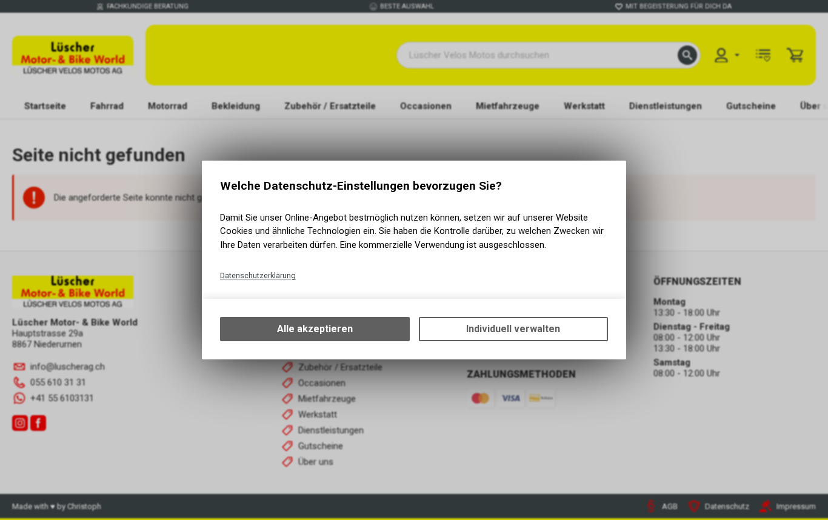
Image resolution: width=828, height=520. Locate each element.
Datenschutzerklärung (258, 275)
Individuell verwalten (513, 329)
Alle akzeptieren (315, 329)
